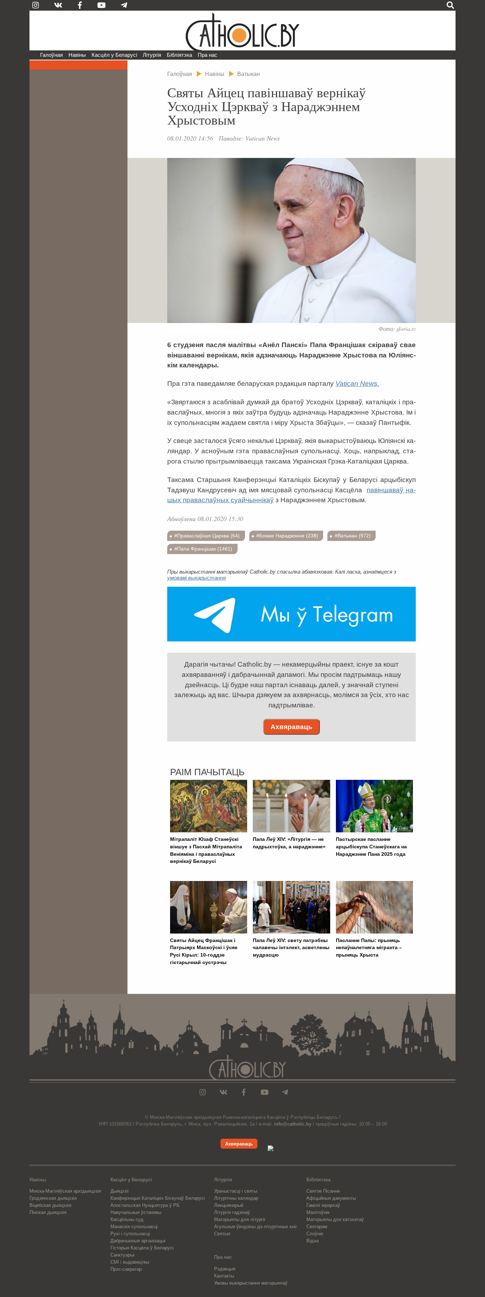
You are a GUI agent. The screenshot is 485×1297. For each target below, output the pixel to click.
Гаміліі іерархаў (323, 1205)
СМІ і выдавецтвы (129, 1262)
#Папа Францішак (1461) (203, 549)
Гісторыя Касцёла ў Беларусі (142, 1248)
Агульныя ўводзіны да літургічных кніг (255, 1226)
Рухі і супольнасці (130, 1233)
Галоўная (51, 55)
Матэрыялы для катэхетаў (335, 1219)
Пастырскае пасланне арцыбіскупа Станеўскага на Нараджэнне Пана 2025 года (371, 846)
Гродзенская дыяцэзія (53, 1198)
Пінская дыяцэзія (47, 1212)
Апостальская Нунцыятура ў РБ (145, 1205)
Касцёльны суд (126, 1219)
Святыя (222, 1233)
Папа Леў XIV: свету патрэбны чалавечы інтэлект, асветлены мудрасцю (291, 947)
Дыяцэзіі (119, 1191)
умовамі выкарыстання (196, 578)
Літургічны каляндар (236, 1198)
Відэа (312, 1240)
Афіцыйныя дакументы (331, 1198)
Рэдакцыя (224, 1268)
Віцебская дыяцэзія (50, 1205)
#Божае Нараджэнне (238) (287, 535)
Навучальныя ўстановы (135, 1212)
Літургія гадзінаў (232, 1212)
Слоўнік (314, 1233)
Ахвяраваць (291, 726)
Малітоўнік (317, 1212)
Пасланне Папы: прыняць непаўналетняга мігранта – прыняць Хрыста (369, 947)
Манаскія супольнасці (134, 1226)
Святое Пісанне (323, 1191)
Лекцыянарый (228, 1205)
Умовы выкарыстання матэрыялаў (251, 1283)
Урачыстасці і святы (235, 1191)
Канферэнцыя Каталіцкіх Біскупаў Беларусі (157, 1198)
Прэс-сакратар (126, 1269)
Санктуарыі (122, 1255)
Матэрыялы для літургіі (239, 1219)
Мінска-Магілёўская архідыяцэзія (65, 1191)
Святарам (316, 1226)
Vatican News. (357, 383)
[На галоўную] (242, 30)
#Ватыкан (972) (353, 535)
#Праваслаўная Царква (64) (207, 535)
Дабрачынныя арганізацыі (137, 1240)
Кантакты (224, 1276)
